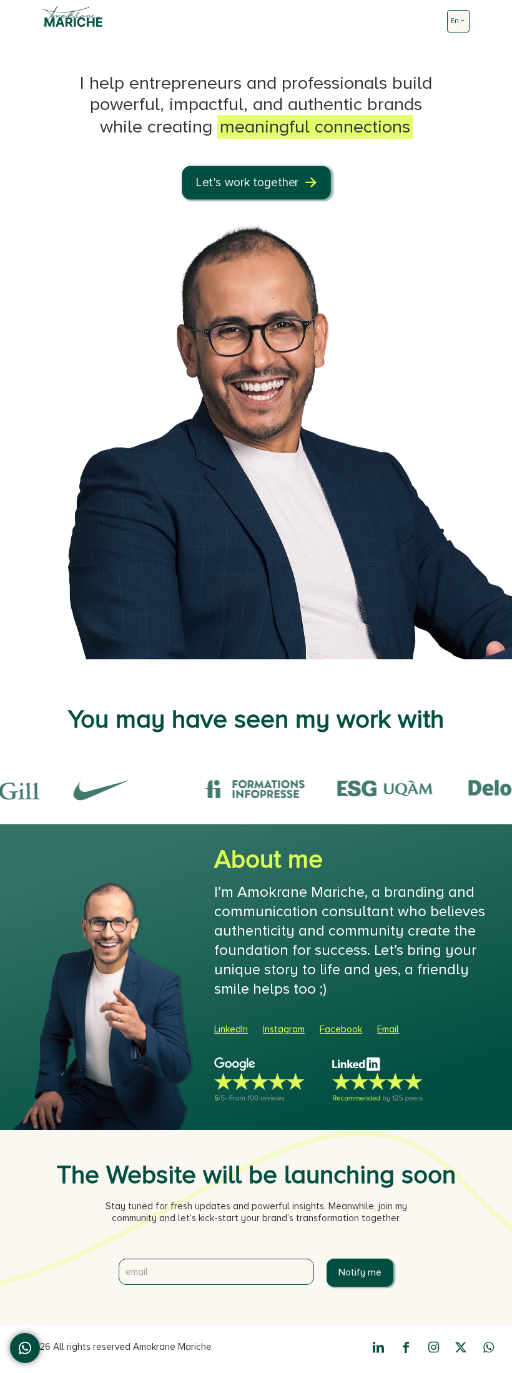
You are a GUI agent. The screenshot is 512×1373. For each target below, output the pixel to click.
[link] (265, 1079)
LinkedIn (231, 1029)
